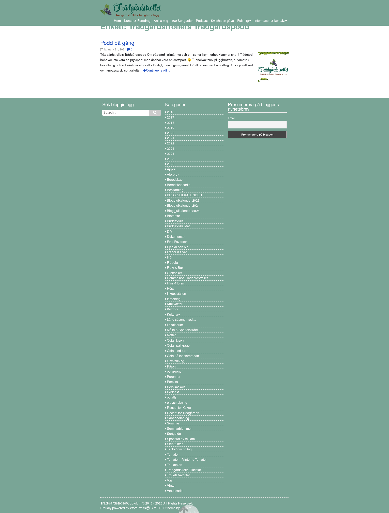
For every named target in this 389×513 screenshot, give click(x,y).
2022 (170, 143)
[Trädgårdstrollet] (130, 15)
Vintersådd (175, 490)
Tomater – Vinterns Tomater (187, 459)
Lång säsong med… (181, 319)
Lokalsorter (175, 324)
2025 (170, 158)
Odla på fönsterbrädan (183, 355)
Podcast (202, 20)
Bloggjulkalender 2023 (183, 200)
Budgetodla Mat (178, 226)
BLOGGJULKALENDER (184, 195)
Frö (169, 257)
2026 (170, 163)
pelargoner (175, 371)
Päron (171, 366)
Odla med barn (177, 350)
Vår (169, 480)
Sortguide (174, 433)
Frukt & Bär (175, 267)
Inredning (174, 298)
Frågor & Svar (177, 252)
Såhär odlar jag (178, 418)
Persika (172, 381)
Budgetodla (175, 221)
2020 (170, 132)
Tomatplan (174, 464)
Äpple (171, 169)
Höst (170, 288)
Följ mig (243, 20)
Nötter (171, 335)
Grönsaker (174, 272)
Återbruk (173, 174)
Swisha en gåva (222, 20)
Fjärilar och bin (177, 247)
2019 (170, 127)
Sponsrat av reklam (181, 438)
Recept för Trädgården (183, 412)
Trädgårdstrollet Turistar (184, 469)
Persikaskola (176, 387)
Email (231, 118)
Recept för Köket (179, 407)
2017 (170, 117)
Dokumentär (176, 236)
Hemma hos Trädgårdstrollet (187, 278)
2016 (170, 112)
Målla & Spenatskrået (182, 329)
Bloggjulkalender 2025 (183, 210)
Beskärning (175, 189)
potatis (171, 397)
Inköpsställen (176, 293)
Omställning (175, 361)
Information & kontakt (269, 20)
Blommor (173, 215)
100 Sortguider (182, 20)
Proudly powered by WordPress (123, 508)
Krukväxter (174, 303)
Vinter (171, 485)
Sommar (173, 423)
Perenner (173, 376)
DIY (169, 231)
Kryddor (172, 309)
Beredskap (175, 179)
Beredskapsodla (178, 184)
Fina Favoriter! (177, 241)
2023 (170, 148)
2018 (170, 122)
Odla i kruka (175, 340)
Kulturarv (173, 314)
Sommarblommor (179, 428)
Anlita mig (161, 20)
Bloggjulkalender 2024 (183, 205)
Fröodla (172, 262)
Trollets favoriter (178, 475)
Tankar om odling (179, 449)
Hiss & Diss (175, 283)
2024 (170, 153)
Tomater (173, 454)
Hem (117, 20)
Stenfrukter (175, 443)
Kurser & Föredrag (137, 20)
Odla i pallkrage (178, 345)
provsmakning (177, 402)
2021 (170, 138)
